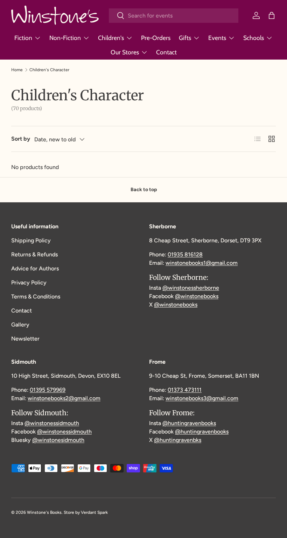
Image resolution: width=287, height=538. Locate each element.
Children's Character (49, 70)
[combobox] (173, 15)
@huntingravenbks (177, 440)
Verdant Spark (94, 512)
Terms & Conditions (35, 296)
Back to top (144, 190)
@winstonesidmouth (58, 440)
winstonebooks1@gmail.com (202, 263)
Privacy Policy (29, 282)
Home (17, 70)
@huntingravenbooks (189, 423)
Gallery (20, 324)
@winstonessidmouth (51, 423)
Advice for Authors (35, 268)
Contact (166, 52)
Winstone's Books (44, 512)
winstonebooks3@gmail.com (202, 398)
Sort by (20, 138)
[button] (271, 15)
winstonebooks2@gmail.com (64, 398)
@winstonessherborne (190, 287)
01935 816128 (185, 254)
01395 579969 (47, 389)
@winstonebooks (196, 296)
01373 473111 (185, 389)
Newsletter (25, 338)
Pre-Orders (155, 37)
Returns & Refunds (34, 254)
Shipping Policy (31, 240)
